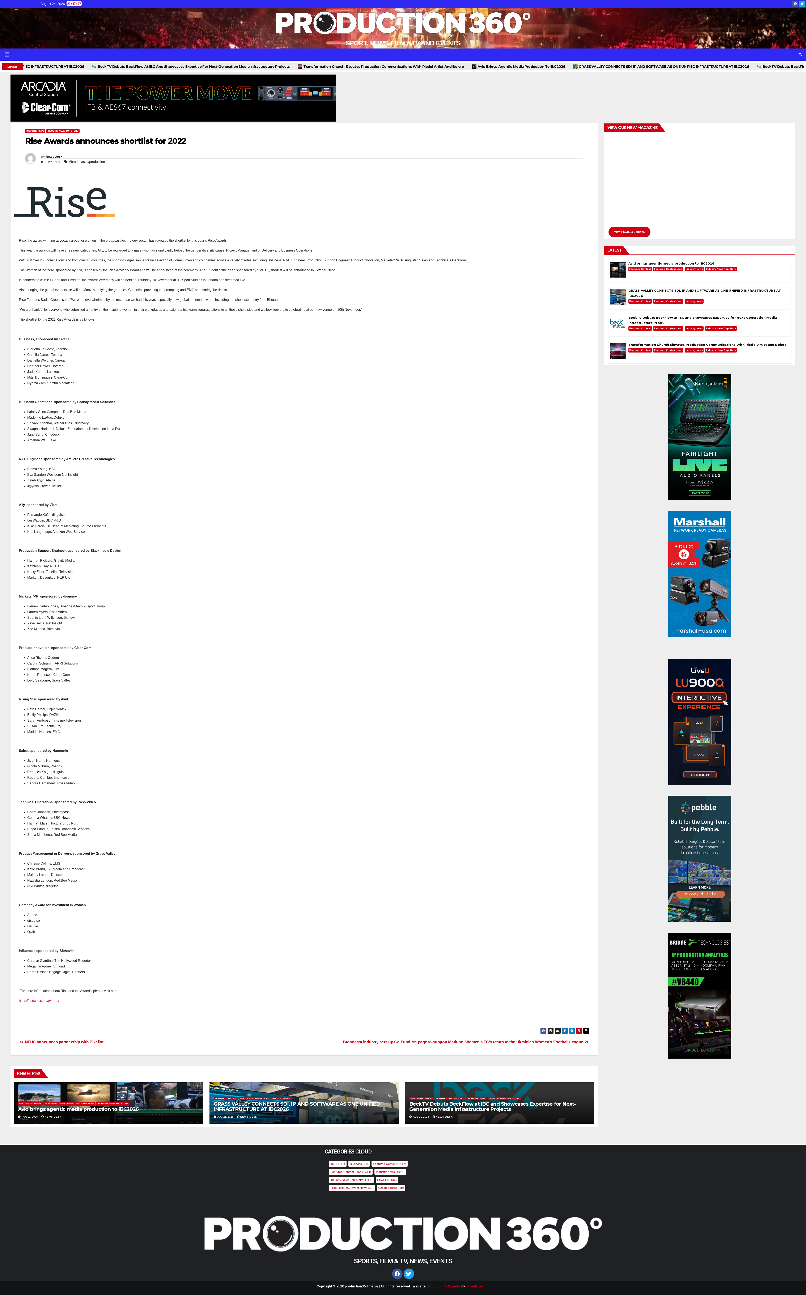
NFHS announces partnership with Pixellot (63, 1042)
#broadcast (77, 162)
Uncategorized (391, 1187)
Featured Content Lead (59, 1103)
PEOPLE (387, 1179)
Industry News (35, 131)
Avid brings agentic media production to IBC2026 (261, 66)
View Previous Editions (629, 231)
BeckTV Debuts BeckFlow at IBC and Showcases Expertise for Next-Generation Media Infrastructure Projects (598, 66)
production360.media (444, 1286)
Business (359, 1163)
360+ (337, 1163)
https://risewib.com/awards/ (39, 1001)
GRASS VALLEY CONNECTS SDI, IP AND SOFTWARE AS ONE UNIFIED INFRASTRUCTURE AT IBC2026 (404, 66)
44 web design (477, 1286)
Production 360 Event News (351, 1187)
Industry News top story (63, 131)
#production (96, 162)
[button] (387, 55)
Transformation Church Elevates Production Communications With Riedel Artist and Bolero (123, 66)
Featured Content (30, 1103)
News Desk (54, 157)
